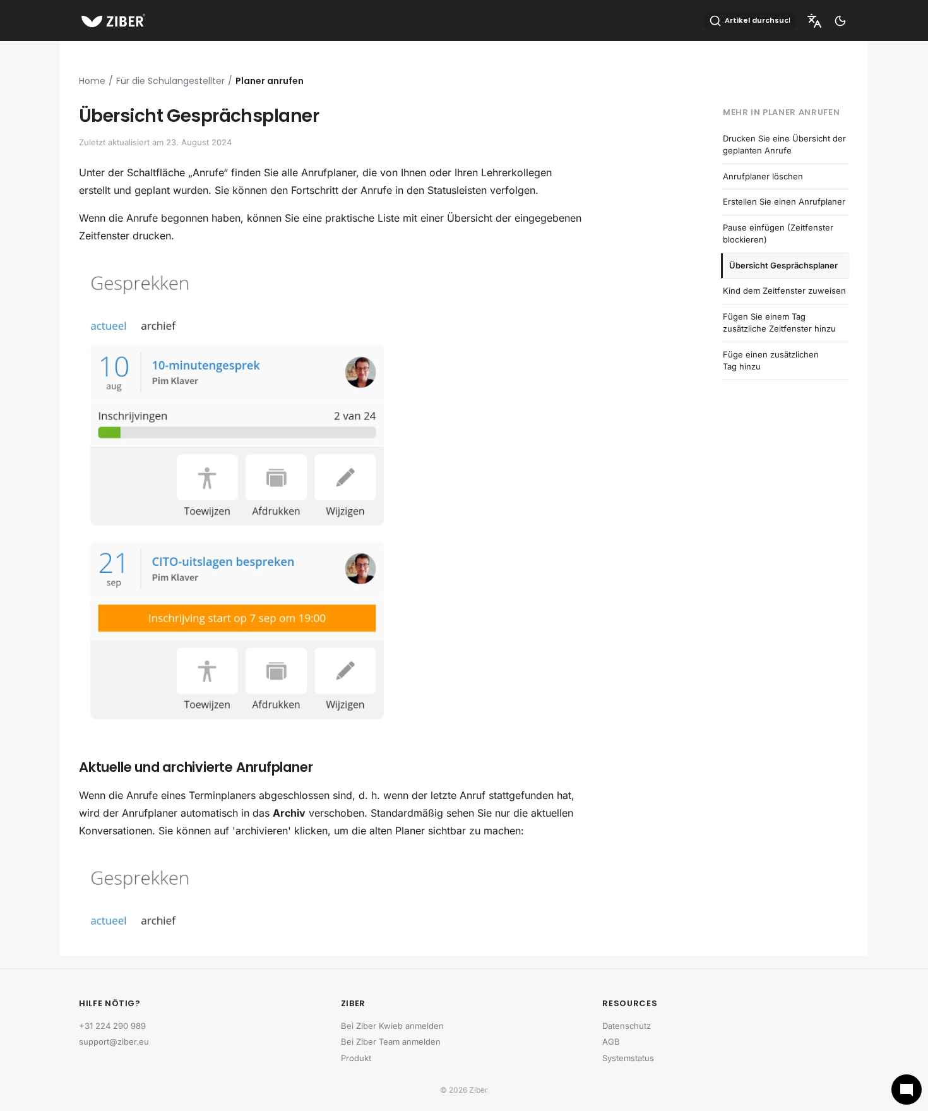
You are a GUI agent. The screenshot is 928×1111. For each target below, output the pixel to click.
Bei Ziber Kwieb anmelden (392, 1026)
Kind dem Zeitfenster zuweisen (784, 290)
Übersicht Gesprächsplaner (783, 265)
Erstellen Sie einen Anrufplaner (784, 201)
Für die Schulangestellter (170, 81)
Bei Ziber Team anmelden (391, 1041)
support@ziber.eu (114, 1041)
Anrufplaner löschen (763, 176)
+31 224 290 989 (112, 1026)
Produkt (356, 1058)
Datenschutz (626, 1026)
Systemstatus (628, 1058)
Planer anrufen (269, 81)
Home (92, 81)
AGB (611, 1041)
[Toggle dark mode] (840, 21)
